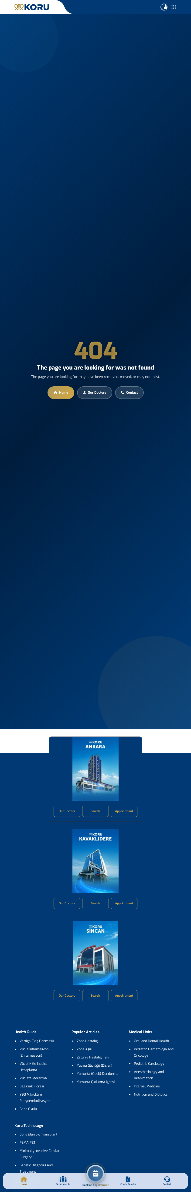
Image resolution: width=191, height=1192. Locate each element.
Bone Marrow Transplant (38, 1134)
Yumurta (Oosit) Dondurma (97, 1074)
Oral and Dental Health (151, 1041)
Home (63, 392)
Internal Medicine (147, 1086)
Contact (132, 392)
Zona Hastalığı (87, 1041)
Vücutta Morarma (33, 1078)
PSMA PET (27, 1142)
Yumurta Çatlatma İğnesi (96, 1082)
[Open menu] (174, 7)
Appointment (124, 811)
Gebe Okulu (28, 1109)
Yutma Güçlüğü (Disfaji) (94, 1065)
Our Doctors (97, 392)
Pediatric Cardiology (149, 1064)
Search (95, 811)
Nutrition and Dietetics (150, 1094)
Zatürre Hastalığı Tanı (93, 1057)
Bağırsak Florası (32, 1086)
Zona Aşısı (84, 1049)
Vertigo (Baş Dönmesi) (37, 1041)
